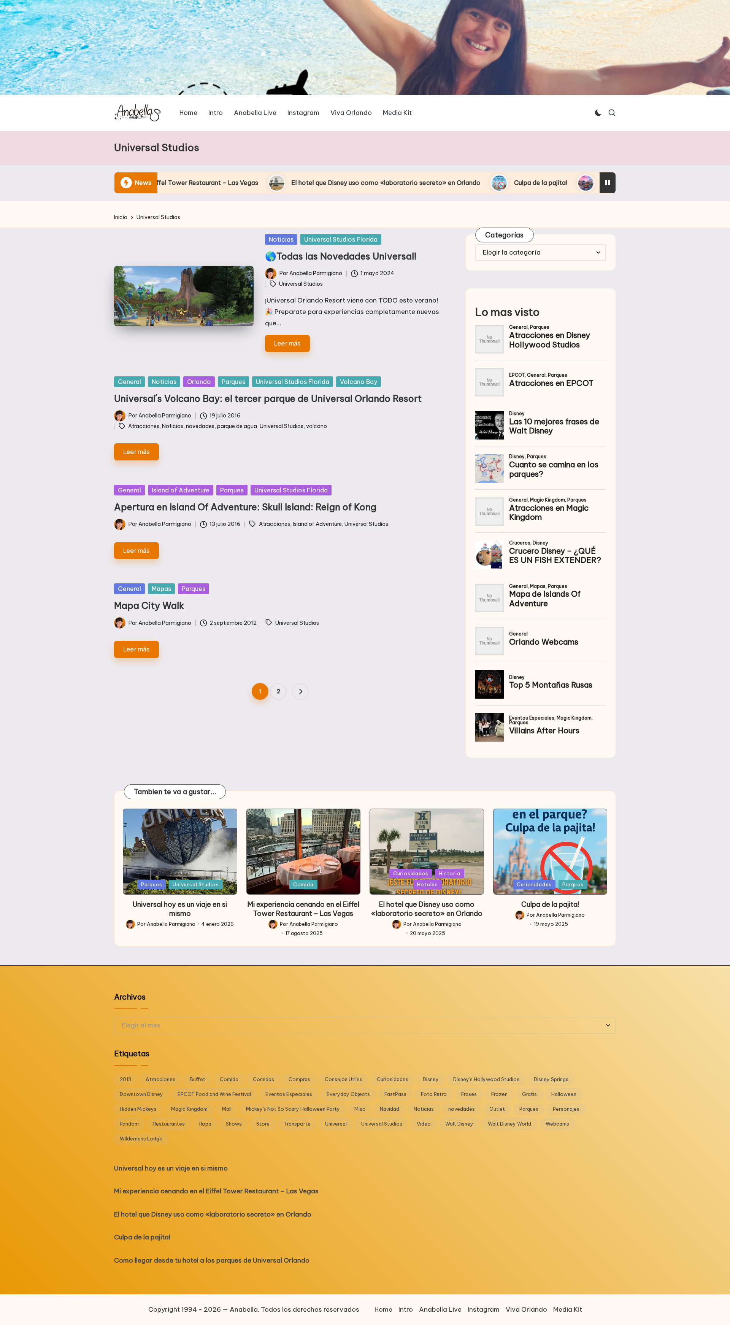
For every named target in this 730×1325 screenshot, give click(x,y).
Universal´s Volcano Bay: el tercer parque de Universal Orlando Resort (268, 398)
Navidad (389, 1109)
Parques (233, 381)
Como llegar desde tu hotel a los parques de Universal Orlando (578, 182)
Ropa (205, 1124)
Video (424, 1124)
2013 (125, 1079)
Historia (449, 873)
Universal (336, 1124)
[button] (300, 691)
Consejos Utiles (343, 1079)
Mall (227, 1109)
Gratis (529, 1094)
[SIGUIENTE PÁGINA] (300, 691)
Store (263, 1124)
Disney (431, 1079)
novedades (200, 426)
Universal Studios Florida (341, 239)
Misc (359, 1109)
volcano (316, 426)
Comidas (263, 1079)
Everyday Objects (348, 1094)
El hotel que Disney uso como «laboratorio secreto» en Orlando (271, 182)
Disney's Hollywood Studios (486, 1079)
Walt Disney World (509, 1124)
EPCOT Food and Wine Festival (214, 1094)
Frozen (499, 1094)
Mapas (161, 588)
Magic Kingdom (189, 1109)
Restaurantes (169, 1124)
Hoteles (427, 884)
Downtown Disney (141, 1094)
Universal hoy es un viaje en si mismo (180, 908)
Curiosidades (410, 873)
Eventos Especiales (288, 1094)
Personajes (566, 1109)
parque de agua (237, 426)
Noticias (281, 239)
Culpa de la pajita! (425, 182)
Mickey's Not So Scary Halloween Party (293, 1109)
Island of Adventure (180, 490)
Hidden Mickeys (138, 1109)
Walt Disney (459, 1124)
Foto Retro (434, 1094)
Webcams (557, 1124)
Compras (299, 1079)
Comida (303, 884)
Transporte (297, 1124)
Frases (469, 1094)
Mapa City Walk (149, 605)
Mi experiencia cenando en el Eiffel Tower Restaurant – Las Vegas (303, 908)
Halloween (563, 1094)
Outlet (497, 1109)
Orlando (199, 381)
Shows (234, 1124)
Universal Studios (301, 283)
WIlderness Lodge (141, 1138)
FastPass (395, 1094)
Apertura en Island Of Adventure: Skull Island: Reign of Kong (245, 507)
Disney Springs (551, 1079)
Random (129, 1124)
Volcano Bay (358, 381)
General (129, 381)
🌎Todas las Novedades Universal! (341, 256)
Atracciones (143, 426)
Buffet (197, 1079)
